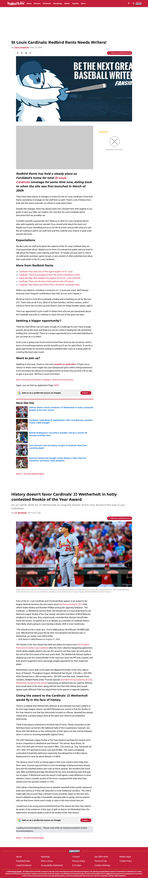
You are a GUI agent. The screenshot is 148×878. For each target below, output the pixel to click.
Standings (57, 3)
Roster (67, 3)
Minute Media (17, 871)
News (29, 3)
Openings (45, 856)
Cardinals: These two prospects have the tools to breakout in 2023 (49, 275)
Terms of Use (100, 861)
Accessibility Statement (52, 865)
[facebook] (128, 3)
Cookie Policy (125, 861)
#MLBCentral (27, 633)
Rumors (37, 3)
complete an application (64, 364)
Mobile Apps (125, 856)
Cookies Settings (102, 865)
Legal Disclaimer (24, 865)
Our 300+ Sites (101, 856)
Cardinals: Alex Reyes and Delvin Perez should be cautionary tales (49, 284)
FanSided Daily (23, 861)
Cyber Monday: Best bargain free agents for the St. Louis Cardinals (49, 278)
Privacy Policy (78, 861)
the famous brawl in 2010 (71, 604)
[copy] (30, 53)
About (19, 856)
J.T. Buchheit (20, 513)
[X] (133, 3)
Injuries (75, 3)
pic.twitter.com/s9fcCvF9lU (40, 636)
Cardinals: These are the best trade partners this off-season (46, 281)
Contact (76, 856)
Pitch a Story (47, 861)
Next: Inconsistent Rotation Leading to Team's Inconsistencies (44, 379)
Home (18, 474)
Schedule (47, 3)
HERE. (56, 385)
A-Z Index (76, 865)
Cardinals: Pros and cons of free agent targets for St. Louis (46, 271)
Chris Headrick (21, 47)
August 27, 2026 (53, 639)
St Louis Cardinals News (34, 474)
